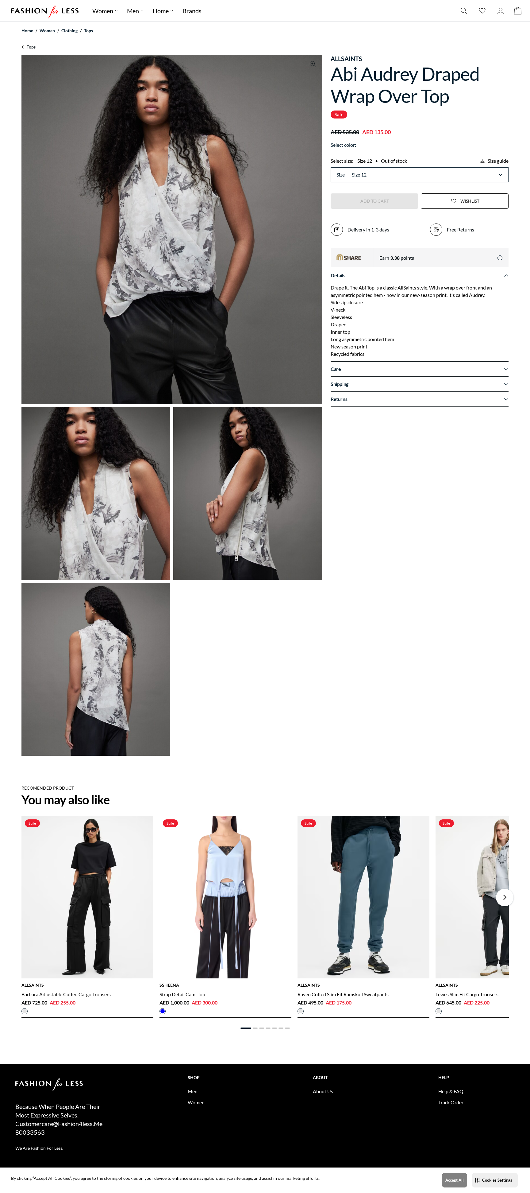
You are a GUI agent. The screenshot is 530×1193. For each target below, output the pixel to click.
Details (338, 275)
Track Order (450, 1102)
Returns (339, 399)
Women (102, 10)
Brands (192, 10)
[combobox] (427, 174)
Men (133, 10)
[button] (495, 1180)
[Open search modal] (463, 10)
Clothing (69, 30)
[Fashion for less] (45, 10)
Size (340, 174)
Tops (88, 30)
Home (161, 10)
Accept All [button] (454, 1180)
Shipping (339, 384)
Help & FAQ (450, 1091)
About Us (323, 1091)
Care (336, 369)
